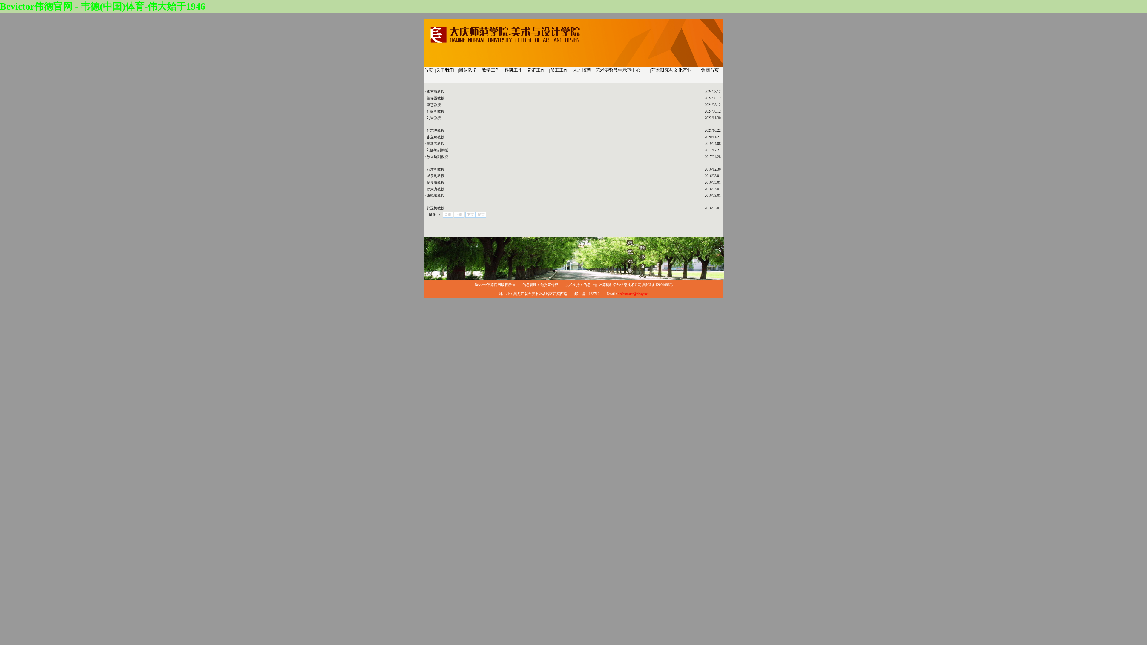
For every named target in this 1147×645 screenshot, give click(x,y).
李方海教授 (435, 92)
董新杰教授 (435, 144)
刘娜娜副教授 (437, 150)
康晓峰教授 (435, 196)
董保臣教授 (435, 98)
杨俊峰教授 (435, 182)
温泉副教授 (435, 176)
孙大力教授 (435, 189)
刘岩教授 (434, 118)
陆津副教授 (435, 169)
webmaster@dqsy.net (633, 294)
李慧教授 (434, 105)
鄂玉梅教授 (435, 208)
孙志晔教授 (435, 130)
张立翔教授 (435, 137)
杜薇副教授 (435, 111)
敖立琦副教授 (437, 157)
